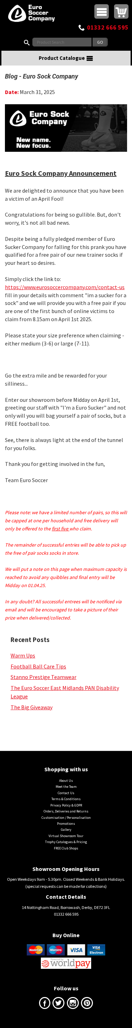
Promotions (66, 823)
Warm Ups (23, 655)
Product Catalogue (62, 58)
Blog (11, 76)
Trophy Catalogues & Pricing (66, 842)
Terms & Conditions (66, 799)
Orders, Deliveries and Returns (66, 811)
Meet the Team (66, 786)
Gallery (66, 829)
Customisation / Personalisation (66, 817)
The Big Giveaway (31, 707)
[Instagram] (73, 1004)
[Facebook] (44, 1004)
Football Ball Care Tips (38, 666)
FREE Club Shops (66, 848)
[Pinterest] (87, 1004)
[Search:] (28, 42)
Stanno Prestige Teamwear (43, 676)
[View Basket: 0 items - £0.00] (121, 11)
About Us (66, 780)
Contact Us (66, 793)
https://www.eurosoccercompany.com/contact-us (65, 287)
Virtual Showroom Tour (66, 836)
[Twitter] (58, 1004)
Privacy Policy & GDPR (66, 805)
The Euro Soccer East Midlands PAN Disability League (65, 692)
